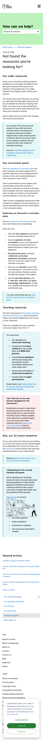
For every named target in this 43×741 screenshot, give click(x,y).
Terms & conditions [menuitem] (10, 678)
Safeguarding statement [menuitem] (12, 694)
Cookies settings (21, 720)
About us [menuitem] (6, 647)
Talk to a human (9, 590)
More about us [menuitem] (10, 620)
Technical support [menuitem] (11, 615)
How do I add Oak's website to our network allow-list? (21, 567)
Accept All (21, 726)
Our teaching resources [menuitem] (14, 601)
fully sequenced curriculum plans (20, 168)
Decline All (21, 731)
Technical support (24, 47)
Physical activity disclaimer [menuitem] (13, 698)
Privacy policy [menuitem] (8, 682)
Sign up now (12, 497)
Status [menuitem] (5, 666)
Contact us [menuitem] (6, 655)
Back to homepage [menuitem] (10, 643)
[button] (38, 597)
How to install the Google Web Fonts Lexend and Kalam (21, 583)
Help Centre (8, 47)
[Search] (38, 31)
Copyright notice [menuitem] (9, 686)
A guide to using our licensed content (16, 561)
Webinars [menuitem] (6, 662)
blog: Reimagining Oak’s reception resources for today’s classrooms (20, 152)
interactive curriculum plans (21, 221)
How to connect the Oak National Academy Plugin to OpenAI (21, 575)
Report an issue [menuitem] (8, 639)
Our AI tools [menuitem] (9, 606)
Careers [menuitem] (5, 651)
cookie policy (14, 714)
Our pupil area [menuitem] (10, 611)
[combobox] (19, 31)
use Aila (9, 449)
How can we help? (18, 26)
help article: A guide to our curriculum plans (21, 297)
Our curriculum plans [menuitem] (12, 597)
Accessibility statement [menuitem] (12, 690)
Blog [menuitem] (4, 659)
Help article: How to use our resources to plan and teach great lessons (21, 386)
